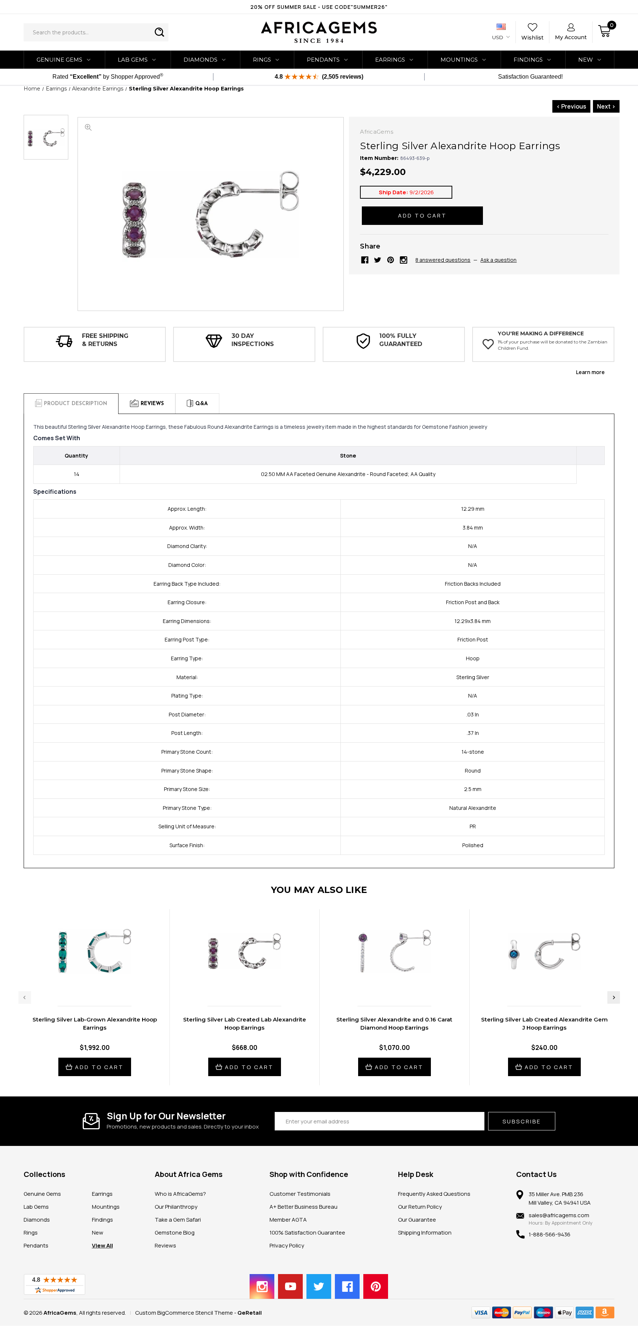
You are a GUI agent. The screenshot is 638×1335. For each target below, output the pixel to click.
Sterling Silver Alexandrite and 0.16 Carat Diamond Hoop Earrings (394, 1023)
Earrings (390, 59)
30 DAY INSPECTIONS (252, 340)
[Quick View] (87, 985)
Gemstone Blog (175, 1232)
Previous (24, 997)
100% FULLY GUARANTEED (400, 340)
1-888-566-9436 (549, 1234)
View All (102, 1245)
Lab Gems (133, 59)
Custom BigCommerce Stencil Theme (184, 1313)
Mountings (459, 59)
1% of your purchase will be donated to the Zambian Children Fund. (552, 345)
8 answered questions (442, 259)
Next (613, 997)
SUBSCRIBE (521, 1121)
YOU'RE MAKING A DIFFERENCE (541, 333)
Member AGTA (288, 1219)
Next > (606, 106)
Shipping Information (425, 1232)
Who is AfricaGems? (180, 1194)
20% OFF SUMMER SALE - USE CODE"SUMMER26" (319, 6)
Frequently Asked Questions (434, 1194)
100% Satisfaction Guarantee (307, 1232)
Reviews (165, 1245)
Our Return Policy (420, 1207)
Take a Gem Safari (178, 1219)
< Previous (571, 106)
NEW (585, 59)
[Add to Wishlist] (102, 985)
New (97, 1232)
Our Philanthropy (176, 1207)
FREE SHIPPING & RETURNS (105, 340)
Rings (262, 59)
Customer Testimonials (300, 1194)
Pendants (323, 59)
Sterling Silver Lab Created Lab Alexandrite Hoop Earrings (244, 1023)
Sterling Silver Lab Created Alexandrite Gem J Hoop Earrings (544, 1023)
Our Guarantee (417, 1219)
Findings (528, 59)
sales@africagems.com (559, 1215)
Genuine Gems (59, 59)
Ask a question (498, 259)
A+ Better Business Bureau (303, 1207)
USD (498, 37)
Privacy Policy (287, 1245)
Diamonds (200, 59)
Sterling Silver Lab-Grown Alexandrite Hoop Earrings (94, 1023)
